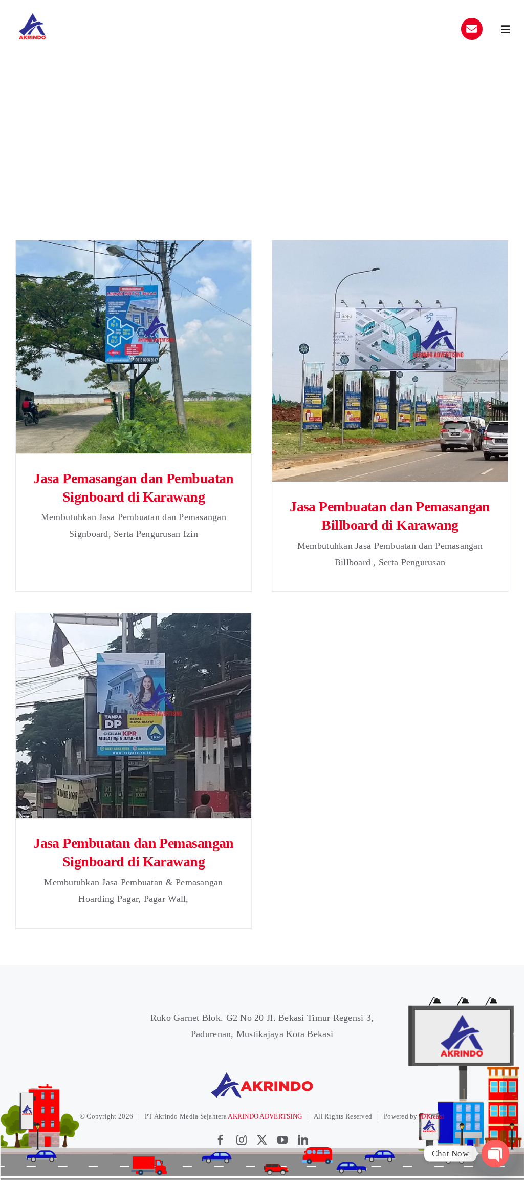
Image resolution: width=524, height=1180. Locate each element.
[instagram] (241, 1140)
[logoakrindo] (32, 17)
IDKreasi (431, 1116)
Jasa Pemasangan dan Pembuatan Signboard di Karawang (133, 346)
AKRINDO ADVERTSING (265, 1116)
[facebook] (220, 1140)
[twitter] (262, 1140)
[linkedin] (303, 1140)
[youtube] (282, 1140)
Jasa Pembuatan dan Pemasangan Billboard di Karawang (390, 361)
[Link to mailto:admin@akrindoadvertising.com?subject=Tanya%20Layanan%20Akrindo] (472, 28)
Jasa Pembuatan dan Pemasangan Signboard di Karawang (133, 715)
